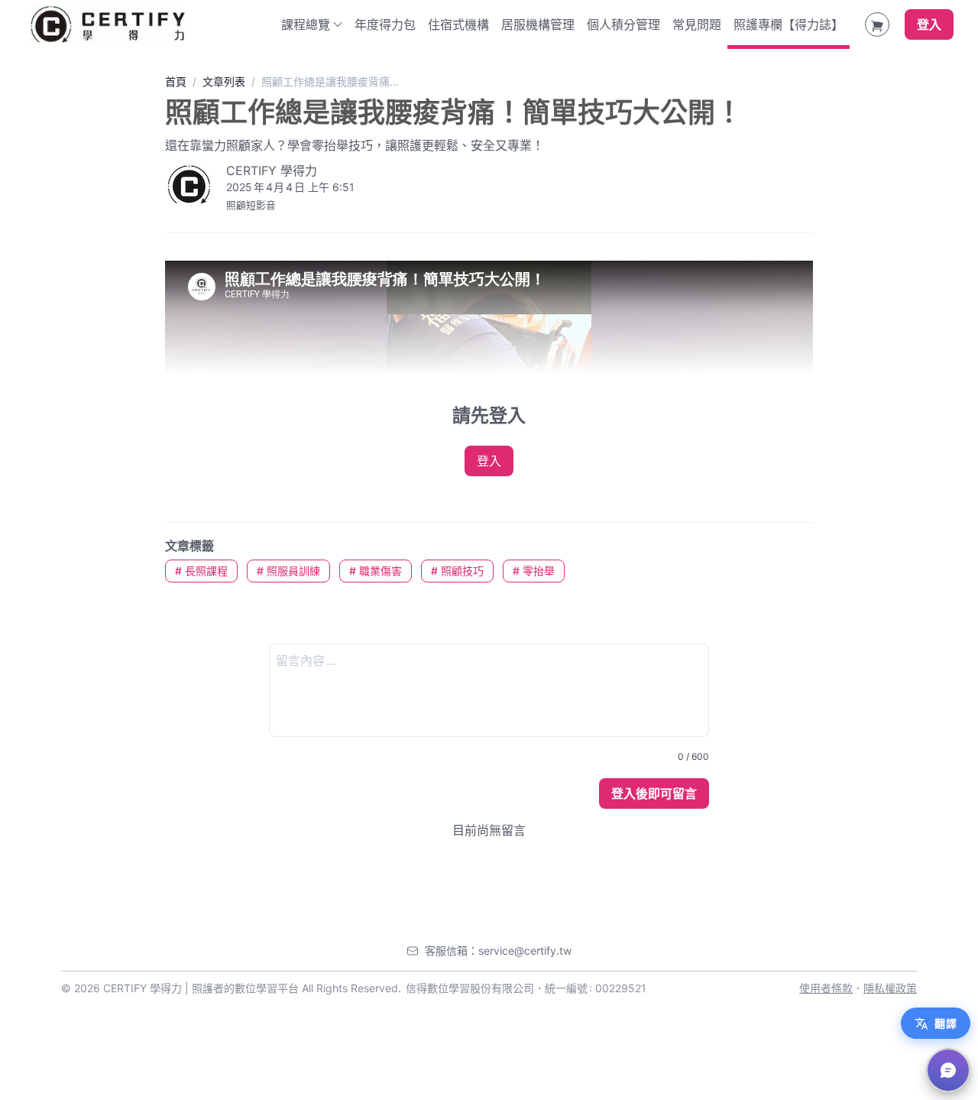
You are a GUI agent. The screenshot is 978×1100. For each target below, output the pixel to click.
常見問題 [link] (696, 24)
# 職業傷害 (375, 570)
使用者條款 (826, 988)
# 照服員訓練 (288, 570)
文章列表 (223, 81)
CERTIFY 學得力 (271, 170)
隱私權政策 (890, 988)
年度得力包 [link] (385, 24)
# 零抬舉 (534, 570)
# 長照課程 (201, 570)
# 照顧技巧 (457, 570)
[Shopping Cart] (877, 24)
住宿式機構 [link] (458, 24)
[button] (948, 1070)
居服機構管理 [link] (538, 24)
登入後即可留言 (654, 793)
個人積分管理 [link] (623, 24)
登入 (929, 24)
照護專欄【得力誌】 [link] (789, 24)
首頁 (175, 81)
